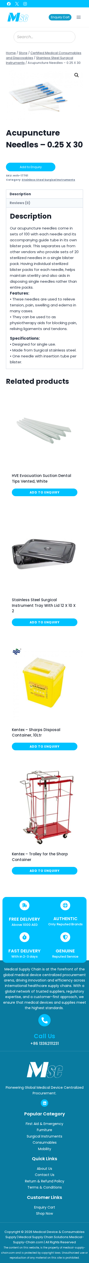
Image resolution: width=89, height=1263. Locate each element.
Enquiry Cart (60, 17)
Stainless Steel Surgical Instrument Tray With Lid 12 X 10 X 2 (44, 605)
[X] (17, 3)
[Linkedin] (44, 1103)
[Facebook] (8, 3)
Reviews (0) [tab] (20, 203)
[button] (76, 75)
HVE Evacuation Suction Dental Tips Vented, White (41, 478)
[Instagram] (25, 3)
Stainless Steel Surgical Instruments (48, 180)
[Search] (69, 37)
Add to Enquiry (31, 167)
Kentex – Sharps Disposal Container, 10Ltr (36, 732)
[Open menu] (78, 17)
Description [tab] (20, 194)
